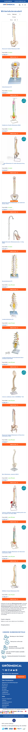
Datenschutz (5, 685)
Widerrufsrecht (5, 705)
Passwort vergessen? (7, 698)
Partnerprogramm (6, 694)
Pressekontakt (5, 690)
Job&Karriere (5, 692)
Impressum (4, 687)
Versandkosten (5, 703)
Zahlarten (4, 700)
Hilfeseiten (4, 707)
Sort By (9, 14)
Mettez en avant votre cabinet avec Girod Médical (12, 621)
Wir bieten (4, 689)
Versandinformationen (7, 702)
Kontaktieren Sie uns (20, 1)
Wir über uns (5, 684)
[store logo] (9, 5)
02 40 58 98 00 (8, 1)
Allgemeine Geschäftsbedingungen (10, 682)
